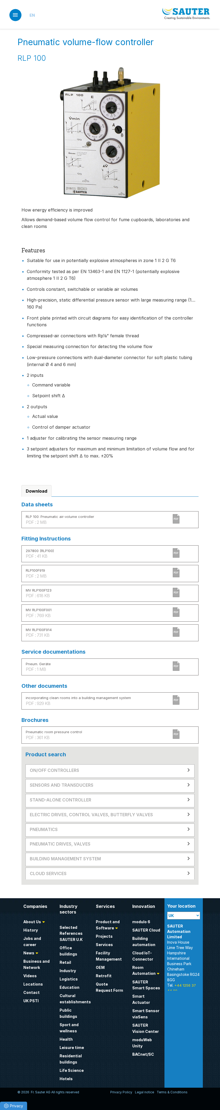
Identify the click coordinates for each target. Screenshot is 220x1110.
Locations (33, 984)
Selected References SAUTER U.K (71, 933)
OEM (100, 967)
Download (36, 491)
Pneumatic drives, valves (60, 844)
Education (69, 987)
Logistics (69, 979)
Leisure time (72, 1047)
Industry (68, 970)
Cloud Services (48, 873)
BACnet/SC (143, 1054)
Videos (30, 975)
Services (104, 944)
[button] (13, 1106)
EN (32, 15)
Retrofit (104, 975)
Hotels (66, 1078)
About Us (32, 921)
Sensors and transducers (61, 785)
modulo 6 (141, 921)
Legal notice (144, 1092)
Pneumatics (44, 829)
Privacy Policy (121, 1092)
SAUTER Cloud (146, 930)
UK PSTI (31, 1000)
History (30, 930)
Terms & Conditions (172, 1092)
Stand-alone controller (60, 800)
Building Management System (65, 858)
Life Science (72, 1070)
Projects (104, 936)
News (28, 953)
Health (66, 1039)
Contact (31, 992)
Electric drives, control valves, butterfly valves (91, 814)
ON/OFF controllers (54, 770)
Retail (65, 962)
